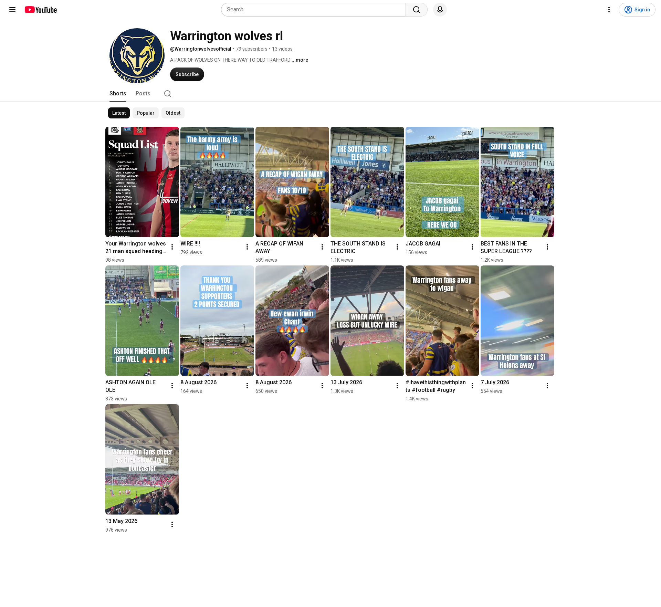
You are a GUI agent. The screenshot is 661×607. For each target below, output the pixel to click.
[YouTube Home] (40, 9)
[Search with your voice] (440, 10)
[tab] (117, 93)
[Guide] (12, 10)
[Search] (417, 10)
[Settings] (609, 10)
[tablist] (330, 93)
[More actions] (172, 247)
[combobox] (315, 10)
